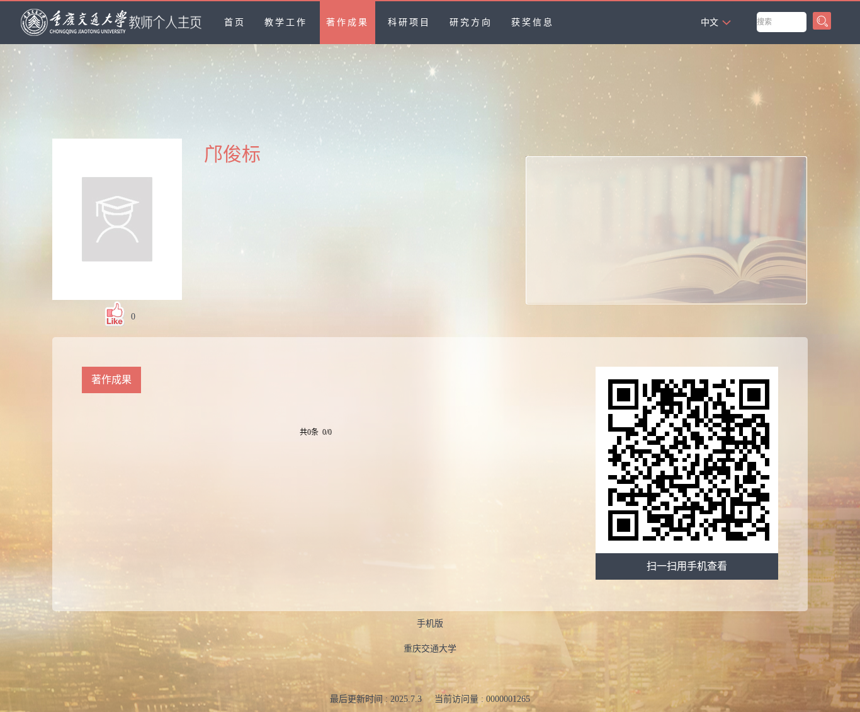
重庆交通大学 (430, 648)
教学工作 (285, 22)
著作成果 (347, 22)
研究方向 (471, 22)
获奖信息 (532, 22)
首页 (235, 22)
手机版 (430, 623)
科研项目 (409, 22)
